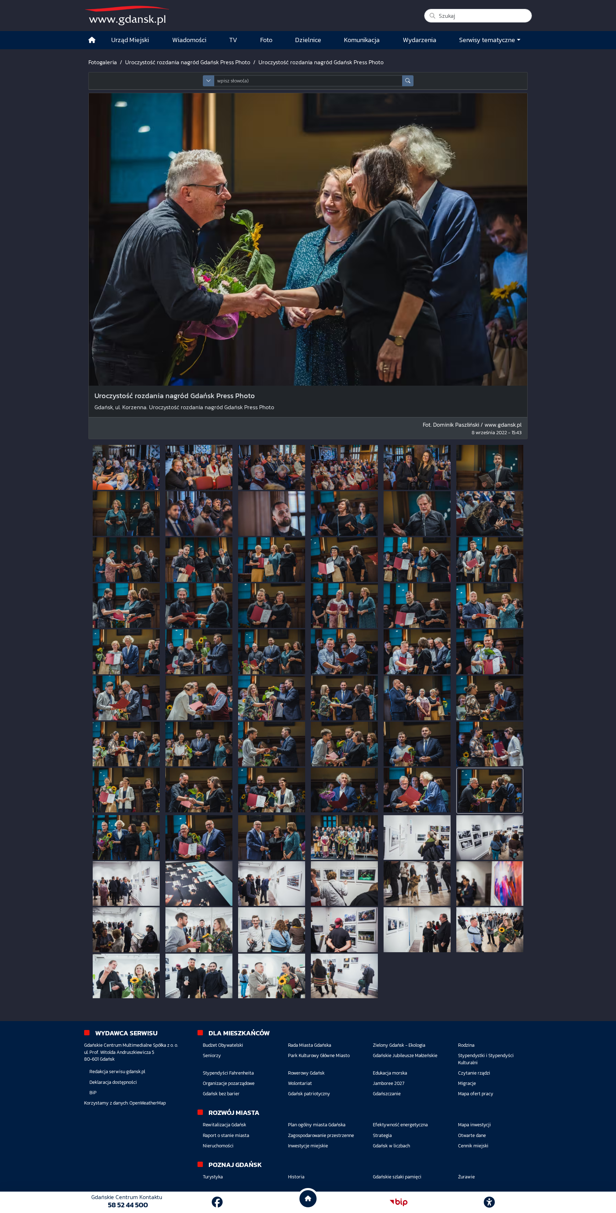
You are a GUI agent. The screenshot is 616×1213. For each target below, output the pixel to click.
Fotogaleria (102, 62)
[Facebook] (217, 1202)
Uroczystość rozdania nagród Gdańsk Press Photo (187, 62)
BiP (93, 1092)
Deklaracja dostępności (113, 1082)
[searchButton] (408, 80)
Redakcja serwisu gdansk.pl (117, 1071)
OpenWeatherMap (147, 1103)
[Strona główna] (92, 40)
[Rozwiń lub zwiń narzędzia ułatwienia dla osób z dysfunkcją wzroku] (489, 1202)
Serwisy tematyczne (487, 40)
